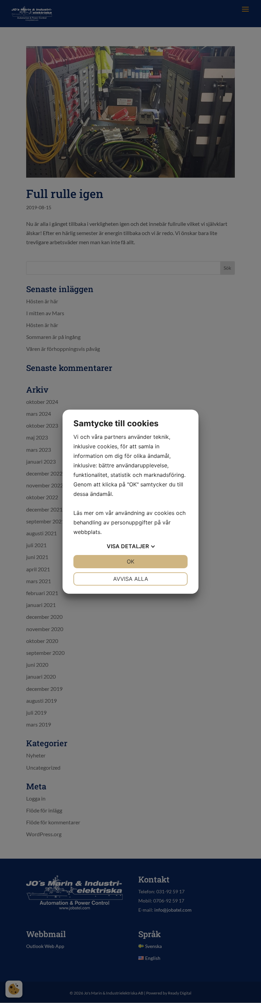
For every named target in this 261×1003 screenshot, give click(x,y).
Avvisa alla (130, 578)
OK (130, 561)
